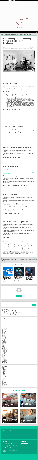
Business (3, 368)
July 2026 (3, 320)
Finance (3, 373)
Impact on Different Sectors (6, 48)
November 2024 (4, 340)
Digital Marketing (4, 369)
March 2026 (4, 324)
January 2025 (4, 338)
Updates (3, 385)
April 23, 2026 (23, 422)
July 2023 (3, 355)
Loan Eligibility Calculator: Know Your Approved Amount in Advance (12, 312)
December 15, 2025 (17, 280)
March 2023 (4, 359)
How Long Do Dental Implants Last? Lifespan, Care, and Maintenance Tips (9, 405)
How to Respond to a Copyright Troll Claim (8, 313)
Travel (3, 383)
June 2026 (3, 321)
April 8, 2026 (5, 281)
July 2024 (3, 344)
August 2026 (4, 319)
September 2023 (4, 353)
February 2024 (4, 348)
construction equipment (22, 159)
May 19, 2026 (5, 422)
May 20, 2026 (23, 406)
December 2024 (4, 339)
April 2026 (3, 323)
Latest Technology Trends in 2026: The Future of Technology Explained (19, 277)
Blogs (3, 367)
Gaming (3, 374)
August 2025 (4, 331)
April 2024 (3, 347)
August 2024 (4, 343)
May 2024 (3, 346)
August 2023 (4, 354)
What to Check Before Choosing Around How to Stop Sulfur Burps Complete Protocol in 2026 (26, 404)
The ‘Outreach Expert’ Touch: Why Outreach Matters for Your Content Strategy (7, 278)
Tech (3, 381)
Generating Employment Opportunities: (19, 47)
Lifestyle (3, 378)
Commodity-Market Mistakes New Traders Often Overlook (10, 310)
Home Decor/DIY (4, 376)
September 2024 (4, 342)
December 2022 (4, 362)
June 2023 (3, 356)
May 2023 (3, 357)
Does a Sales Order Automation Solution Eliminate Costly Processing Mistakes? (29, 278)
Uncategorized (4, 384)
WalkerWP (27, 458)
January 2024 (4, 349)
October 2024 (4, 341)
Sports (3, 380)
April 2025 (3, 335)
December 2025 (4, 327)
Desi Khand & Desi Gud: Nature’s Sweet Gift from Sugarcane (11, 314)
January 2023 (4, 361)
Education (3, 370)
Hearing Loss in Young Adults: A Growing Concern (26, 421)
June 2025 (3, 333)
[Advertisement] (19, 10)
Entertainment (4, 371)
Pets (3, 379)
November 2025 (4, 328)
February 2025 (4, 337)
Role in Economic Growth (19, 48)
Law (3, 377)
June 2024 (3, 345)
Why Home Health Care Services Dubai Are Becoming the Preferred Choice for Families (10, 420)
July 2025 (3, 332)
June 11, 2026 (5, 406)
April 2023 (3, 358)
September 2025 (4, 330)
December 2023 (4, 350)
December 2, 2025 (28, 281)
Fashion (3, 372)
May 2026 (3, 322)
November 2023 (4, 351)
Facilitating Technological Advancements (8, 47)
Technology (4, 382)
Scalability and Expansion (26, 48)
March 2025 (4, 336)
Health (3, 375)
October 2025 (4, 329)
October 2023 (4, 352)
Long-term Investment (13, 48)
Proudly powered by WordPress (13, 458)
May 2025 (3, 334)
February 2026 (4, 325)
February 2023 (4, 360)
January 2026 (4, 326)
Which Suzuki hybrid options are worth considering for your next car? (12, 311)
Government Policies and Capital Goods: (29, 47)
